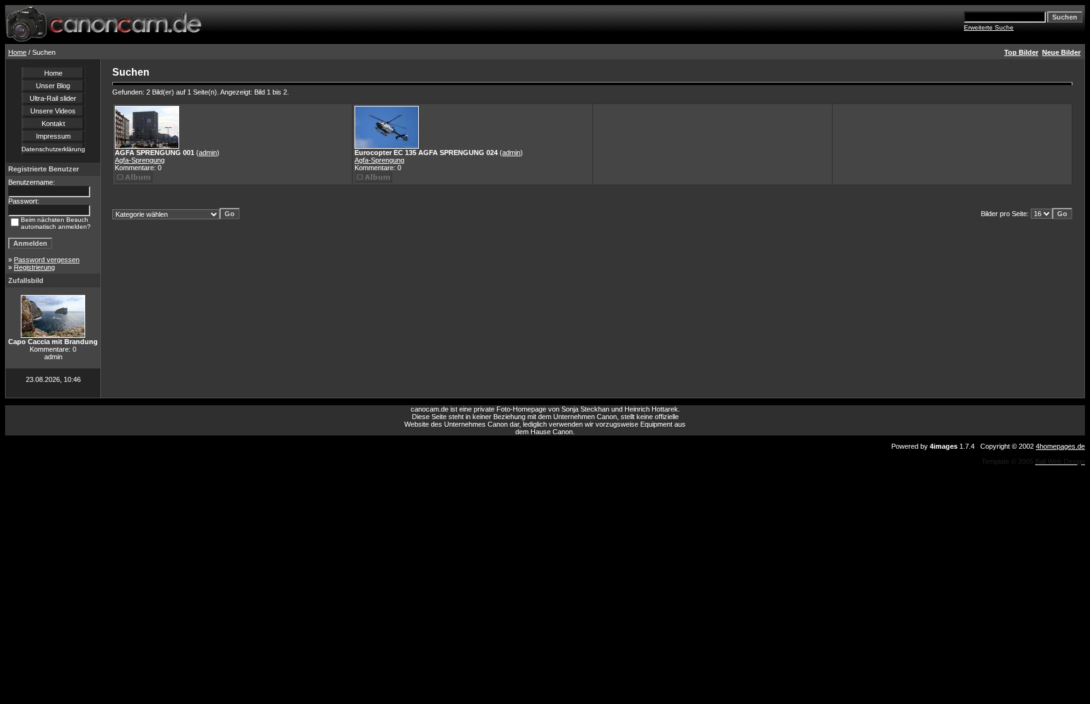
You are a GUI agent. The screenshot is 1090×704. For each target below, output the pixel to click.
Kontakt (53, 123)
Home (17, 52)
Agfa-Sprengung (140, 160)
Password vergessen (46, 259)
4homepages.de (1060, 446)
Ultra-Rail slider (53, 98)
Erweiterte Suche (989, 27)
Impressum (53, 136)
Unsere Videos (53, 111)
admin (208, 152)
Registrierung (34, 267)
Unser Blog (53, 85)
